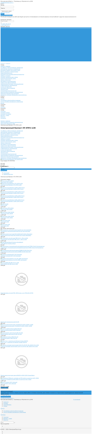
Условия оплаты (5, 37)
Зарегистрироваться (7, 15)
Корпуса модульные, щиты (8, 141)
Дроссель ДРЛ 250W (6, 209)
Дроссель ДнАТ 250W (7, 213)
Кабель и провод (5, 139)
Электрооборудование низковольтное (12, 155)
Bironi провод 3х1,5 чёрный (8, 383)
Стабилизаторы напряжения (9, 148)
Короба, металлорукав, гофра (9, 140)
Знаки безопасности (6, 136)
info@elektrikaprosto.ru (7, 2)
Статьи (5, 406)
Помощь (3, 52)
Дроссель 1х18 (5, 226)
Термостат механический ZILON (10, 322)
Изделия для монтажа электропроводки (12, 137)
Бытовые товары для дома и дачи (10, 133)
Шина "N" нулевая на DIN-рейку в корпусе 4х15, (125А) (16, 379)
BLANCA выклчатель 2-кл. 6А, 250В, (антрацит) (14, 260)
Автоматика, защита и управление (10, 132)
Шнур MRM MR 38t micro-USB (9, 264)
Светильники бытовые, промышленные (12, 147)
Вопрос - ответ (5, 40)
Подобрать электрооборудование (10, 30)
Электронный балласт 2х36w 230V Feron (12, 189)
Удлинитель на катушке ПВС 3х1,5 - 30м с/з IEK (14, 239)
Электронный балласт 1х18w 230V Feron (12, 201)
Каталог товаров (5, 45)
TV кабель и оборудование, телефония (12, 130)
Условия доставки (6, 39)
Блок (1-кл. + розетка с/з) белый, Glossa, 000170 (14, 342)
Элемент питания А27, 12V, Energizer (11, 256)
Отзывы (5, 403)
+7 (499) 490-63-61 (6, 24)
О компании (76, 399)
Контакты (3, 60)
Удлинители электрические (8, 154)
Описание (6, 173)
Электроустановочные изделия (10, 156)
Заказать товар (4, 387)
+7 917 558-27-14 (5, 25)
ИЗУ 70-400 (4, 205)
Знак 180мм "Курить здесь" (8, 243)
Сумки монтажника (6, 150)
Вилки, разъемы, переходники (9, 135)
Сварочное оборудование (8, 145)
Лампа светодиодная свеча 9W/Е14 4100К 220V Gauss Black (17, 375)
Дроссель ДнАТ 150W (7, 217)
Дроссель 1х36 (5, 221)
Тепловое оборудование (8, 151)
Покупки (3, 36)
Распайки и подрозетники (8, 144)
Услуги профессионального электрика (12, 32)
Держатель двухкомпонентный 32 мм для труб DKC (15, 231)
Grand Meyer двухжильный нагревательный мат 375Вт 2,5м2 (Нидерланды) (22, 247)
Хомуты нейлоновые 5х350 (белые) (11, 330)
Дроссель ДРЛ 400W (7, 182)
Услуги (2, 47)
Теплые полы (4, 152)
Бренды (3, 41)
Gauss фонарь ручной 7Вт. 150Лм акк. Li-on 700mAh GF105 (17, 293)
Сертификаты (7, 404)
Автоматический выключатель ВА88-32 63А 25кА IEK (16, 251)
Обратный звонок (6, 396)
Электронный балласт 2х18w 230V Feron (12, 193)
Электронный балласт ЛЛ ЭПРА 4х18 (11, 185)
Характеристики (8, 174)
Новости (5, 402)
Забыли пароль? (5, 12)
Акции (2, 51)
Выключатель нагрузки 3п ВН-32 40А (11, 334)
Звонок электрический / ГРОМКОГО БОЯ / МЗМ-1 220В (16, 326)
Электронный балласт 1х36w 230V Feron (12, 197)
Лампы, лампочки (6, 143)
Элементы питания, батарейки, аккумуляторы (14, 158)
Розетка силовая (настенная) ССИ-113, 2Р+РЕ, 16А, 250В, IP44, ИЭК (19, 346)
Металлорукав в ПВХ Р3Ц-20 (9, 338)
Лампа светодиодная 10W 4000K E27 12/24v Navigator (16, 235)
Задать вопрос (5, 394)
